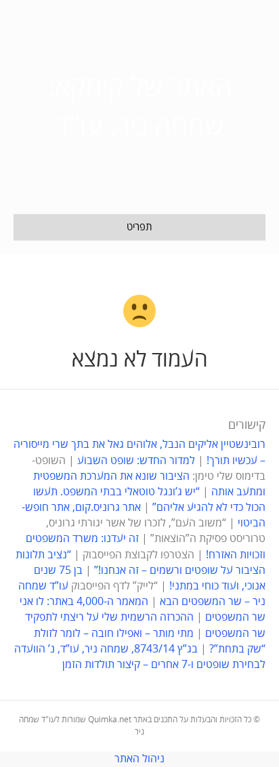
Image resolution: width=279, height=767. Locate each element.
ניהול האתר (139, 759)
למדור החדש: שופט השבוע (136, 461)
